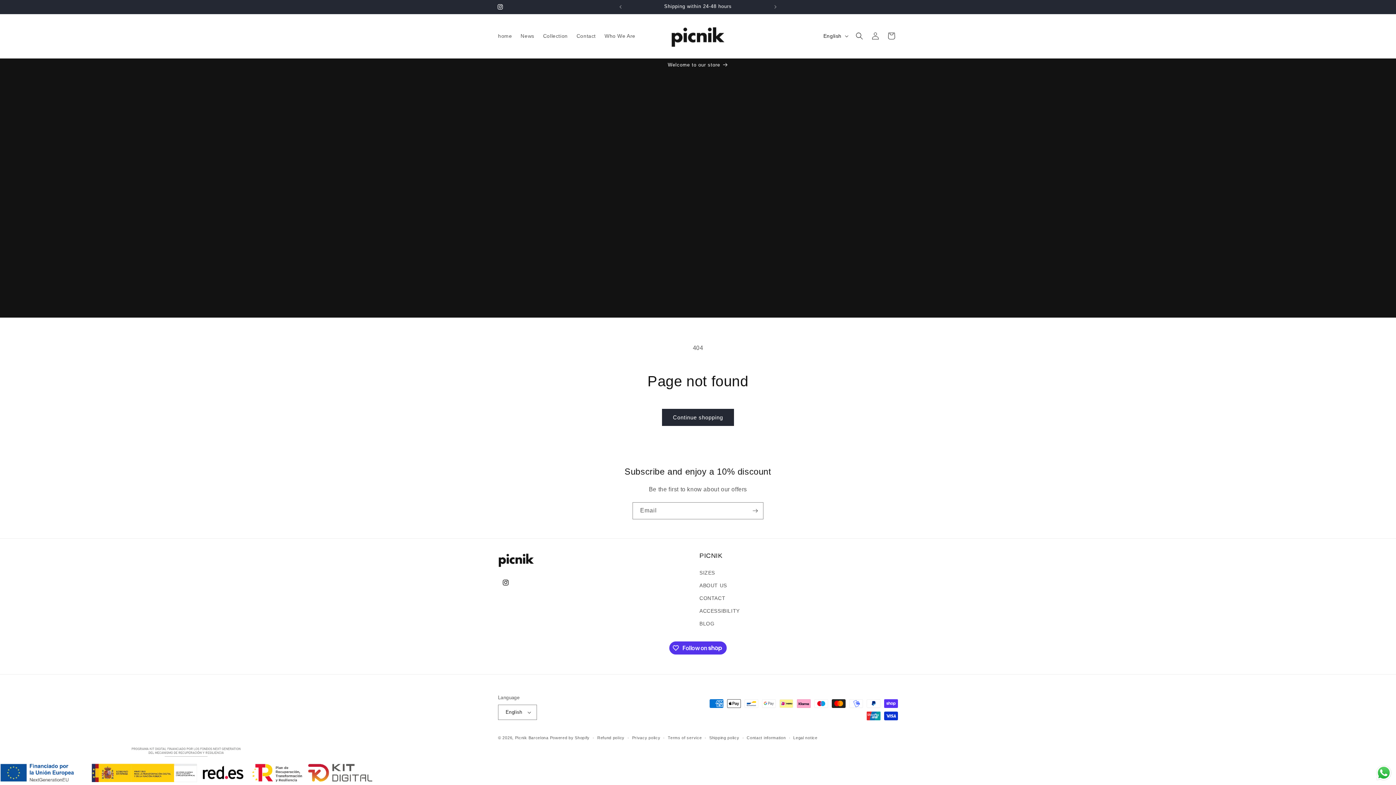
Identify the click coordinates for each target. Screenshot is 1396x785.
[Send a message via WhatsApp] (1383, 772)
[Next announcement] (775, 7)
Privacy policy (646, 738)
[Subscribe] (755, 510)
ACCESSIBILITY (719, 611)
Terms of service (685, 738)
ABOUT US (713, 585)
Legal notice (805, 738)
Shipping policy (724, 738)
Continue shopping (698, 417)
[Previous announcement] (621, 7)
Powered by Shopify (570, 738)
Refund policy (611, 738)
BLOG (706, 624)
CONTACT (712, 598)
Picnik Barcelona (532, 738)
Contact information (766, 738)
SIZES (707, 573)
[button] (859, 36)
